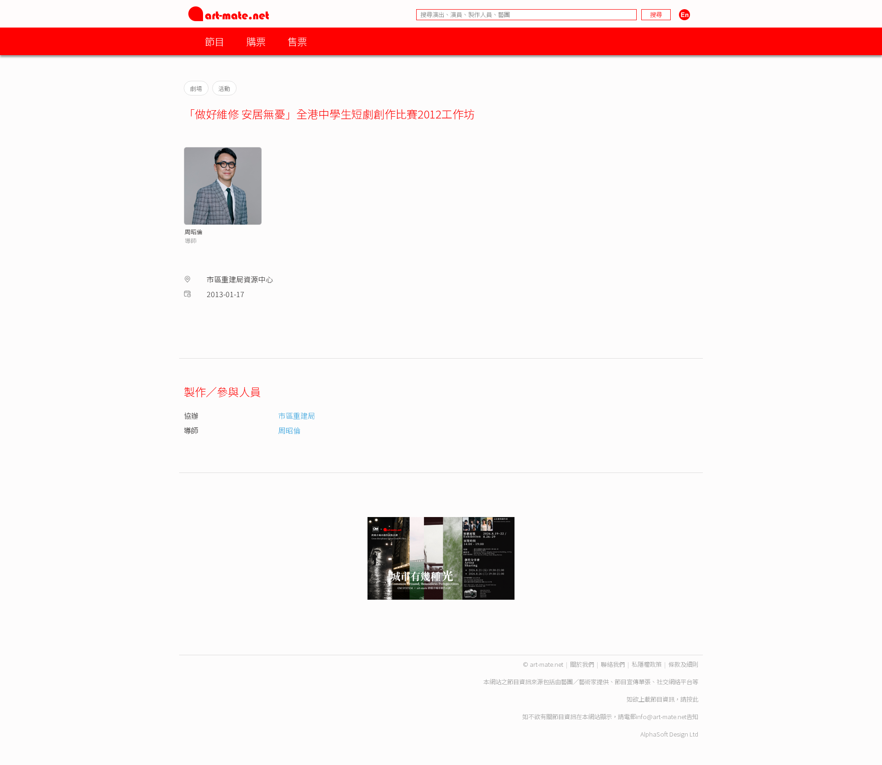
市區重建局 (296, 415)
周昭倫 (194, 231)
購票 (256, 41)
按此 (692, 699)
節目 (214, 41)
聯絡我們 (613, 664)
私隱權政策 (647, 664)
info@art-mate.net (661, 716)
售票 (297, 41)
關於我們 (582, 664)
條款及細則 (683, 664)
